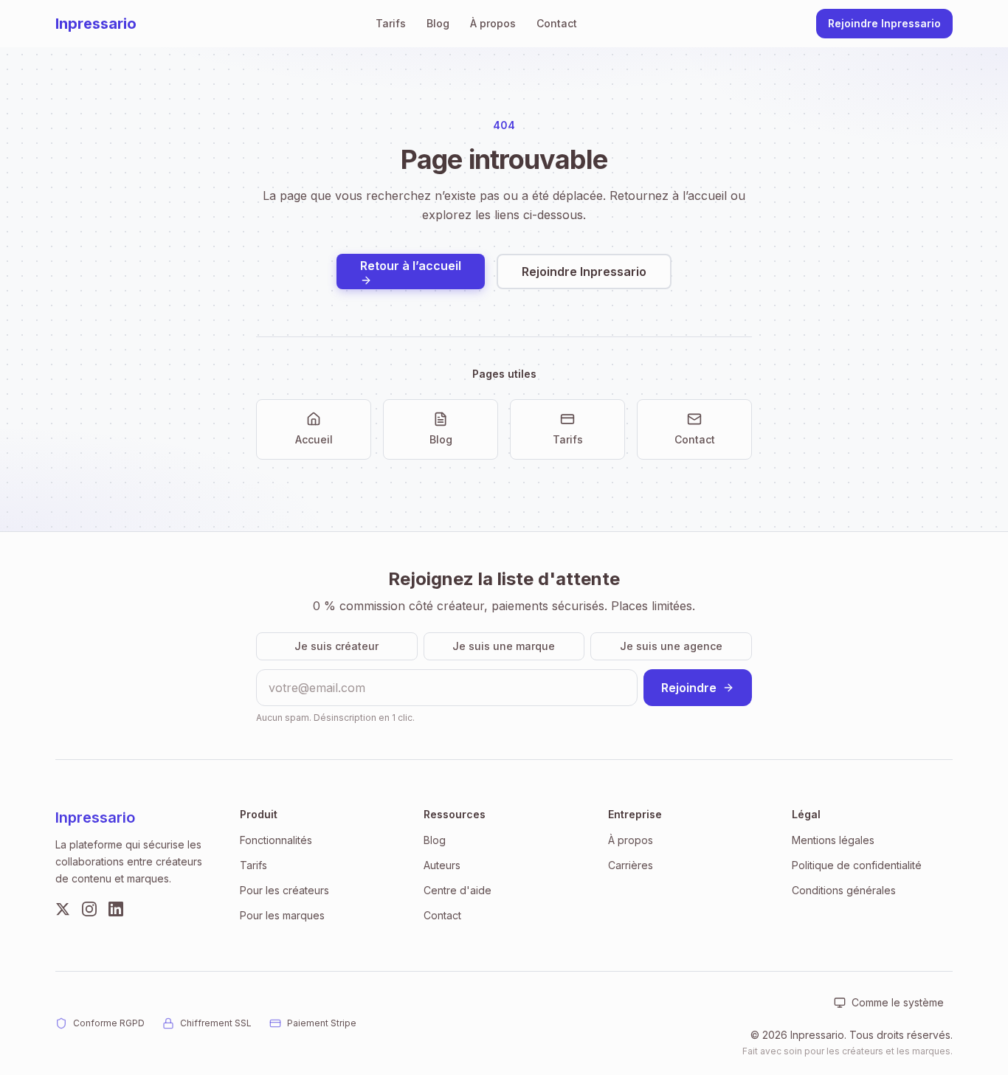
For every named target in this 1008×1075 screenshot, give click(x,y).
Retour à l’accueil (410, 265)
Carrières (630, 865)
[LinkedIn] (115, 909)
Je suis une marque (503, 646)
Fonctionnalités (276, 840)
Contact (556, 23)
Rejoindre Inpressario (884, 23)
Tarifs (391, 23)
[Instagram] (89, 909)
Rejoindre (689, 687)
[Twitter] (62, 909)
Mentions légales (833, 840)
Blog (438, 23)
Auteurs (442, 865)
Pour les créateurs (284, 890)
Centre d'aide (457, 890)
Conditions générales (844, 890)
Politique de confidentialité (857, 865)
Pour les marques (282, 915)
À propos (493, 23)
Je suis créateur (336, 646)
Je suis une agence (671, 646)
